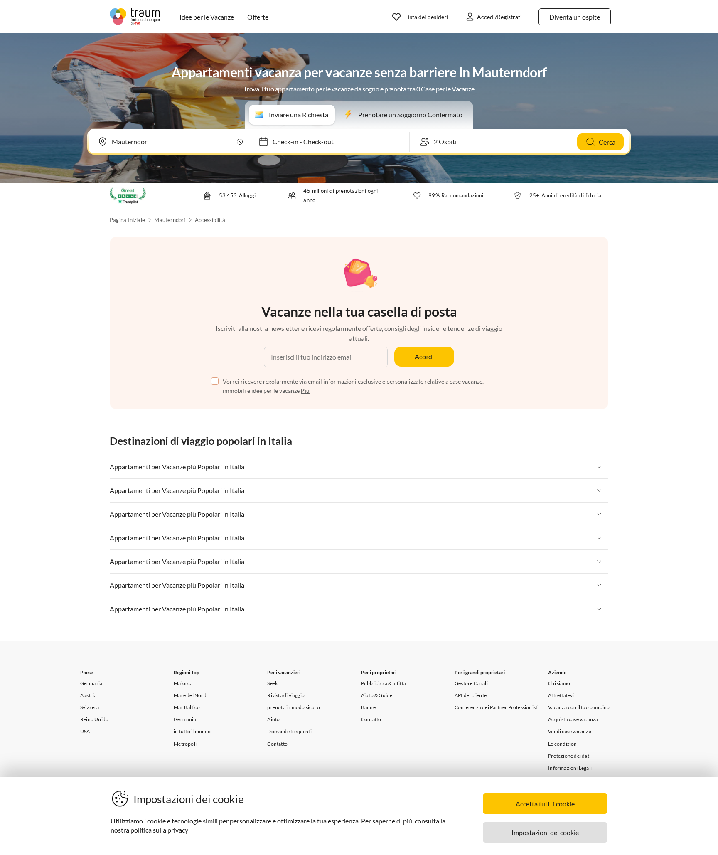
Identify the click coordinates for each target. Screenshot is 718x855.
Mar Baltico (187, 707)
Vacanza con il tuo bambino (579, 707)
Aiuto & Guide (377, 695)
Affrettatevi (561, 695)
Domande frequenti (289, 731)
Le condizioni (563, 744)
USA (85, 731)
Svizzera (89, 707)
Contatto (277, 744)
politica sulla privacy (159, 830)
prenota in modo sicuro (293, 707)
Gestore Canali (471, 683)
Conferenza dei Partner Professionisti (496, 707)
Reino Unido (94, 719)
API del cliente (471, 695)
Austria (88, 695)
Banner (369, 707)
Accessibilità (210, 220)
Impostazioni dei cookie (545, 832)
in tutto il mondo (192, 731)
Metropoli (185, 744)
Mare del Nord (190, 695)
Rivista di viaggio (286, 695)
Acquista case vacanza (573, 719)
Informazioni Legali (570, 768)
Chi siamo (559, 683)
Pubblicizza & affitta (383, 683)
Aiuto (273, 719)
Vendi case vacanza (569, 731)
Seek (272, 683)
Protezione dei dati (569, 756)
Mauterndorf (169, 220)
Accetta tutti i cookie (545, 804)
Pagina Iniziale (127, 220)
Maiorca (183, 683)
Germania (91, 683)
